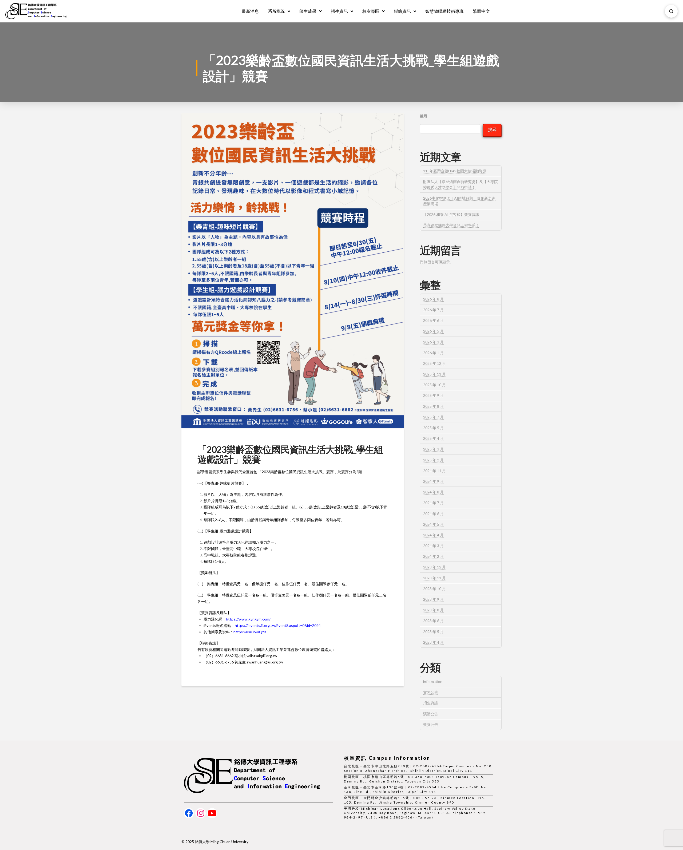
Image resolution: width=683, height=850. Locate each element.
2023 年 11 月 (434, 578)
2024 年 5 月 (433, 524)
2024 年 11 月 (434, 470)
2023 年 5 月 (433, 631)
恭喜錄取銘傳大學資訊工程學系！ (451, 225)
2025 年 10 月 (434, 384)
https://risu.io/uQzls (250, 632)
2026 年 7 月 (433, 309)
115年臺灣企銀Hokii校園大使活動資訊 (454, 171)
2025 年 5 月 (433, 427)
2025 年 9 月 (433, 395)
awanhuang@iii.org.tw (265, 662)
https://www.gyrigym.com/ (248, 619)
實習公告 (430, 692)
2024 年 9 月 (433, 481)
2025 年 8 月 (433, 406)
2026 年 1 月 (433, 352)
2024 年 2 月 (433, 556)
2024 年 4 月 (433, 535)
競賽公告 (430, 724)
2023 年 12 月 (434, 567)
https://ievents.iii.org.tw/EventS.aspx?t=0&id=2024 (278, 625)
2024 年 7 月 (433, 502)
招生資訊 (430, 703)
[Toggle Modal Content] (671, 11)
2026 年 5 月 (433, 331)
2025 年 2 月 (433, 460)
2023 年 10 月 (434, 588)
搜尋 (423, 116)
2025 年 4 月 (433, 438)
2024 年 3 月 (433, 545)
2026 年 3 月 (433, 342)
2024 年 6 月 (433, 513)
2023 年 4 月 (433, 642)
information (432, 681)
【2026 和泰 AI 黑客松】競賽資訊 (451, 214)
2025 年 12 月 (434, 363)
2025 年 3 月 (433, 449)
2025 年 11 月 (434, 374)
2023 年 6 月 (433, 620)
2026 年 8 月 (433, 299)
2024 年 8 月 (433, 492)
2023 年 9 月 (433, 599)
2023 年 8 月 (433, 610)
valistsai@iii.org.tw (262, 655)
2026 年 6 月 (433, 320)
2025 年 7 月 (433, 417)
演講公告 (430, 713)
